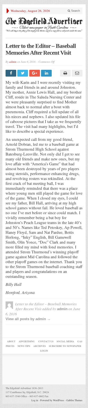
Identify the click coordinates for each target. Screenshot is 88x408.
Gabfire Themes (74, 400)
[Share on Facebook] (11, 73)
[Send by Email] (76, 73)
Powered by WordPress (52, 400)
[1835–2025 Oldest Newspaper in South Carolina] (44, 24)
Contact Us (45, 341)
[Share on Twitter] (23, 73)
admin (12, 62)
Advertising (27, 341)
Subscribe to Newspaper (65, 346)
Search (75, 10)
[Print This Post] (64, 73)
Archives (39, 346)
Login (44, 350)
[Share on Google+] (35, 73)
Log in (34, 400)
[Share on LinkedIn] (47, 73)
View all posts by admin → (28, 319)
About (11, 341)
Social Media (65, 341)
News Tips (24, 346)
